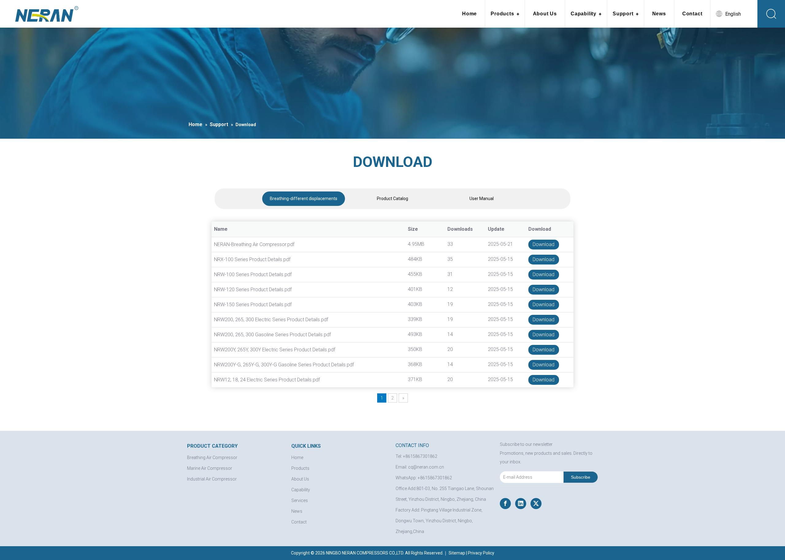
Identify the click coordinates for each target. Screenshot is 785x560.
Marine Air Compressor (209, 468)
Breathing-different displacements (303, 198)
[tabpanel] (303, 198)
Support (623, 13)
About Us (545, 13)
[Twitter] (536, 503)
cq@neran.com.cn (426, 467)
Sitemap (457, 552)
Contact (692, 13)
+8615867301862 (435, 477)
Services (299, 500)
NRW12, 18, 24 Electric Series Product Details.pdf (267, 380)
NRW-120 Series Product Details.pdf (253, 289)
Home (469, 13)
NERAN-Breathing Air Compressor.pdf (254, 244)
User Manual (481, 198)
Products (502, 13)
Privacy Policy (481, 552)
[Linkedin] (520, 503)
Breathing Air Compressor (212, 457)
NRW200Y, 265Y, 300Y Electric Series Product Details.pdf (274, 350)
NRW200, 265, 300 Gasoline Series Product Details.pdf (272, 335)
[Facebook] (505, 503)
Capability (583, 13)
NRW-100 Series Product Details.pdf (253, 274)
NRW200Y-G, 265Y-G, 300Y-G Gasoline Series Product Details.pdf (284, 365)
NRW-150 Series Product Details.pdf (253, 304)
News (659, 13)
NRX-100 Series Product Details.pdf (252, 259)
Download (543, 244)
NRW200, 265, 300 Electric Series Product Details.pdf (271, 319)
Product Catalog (392, 198)
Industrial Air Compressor (212, 479)
